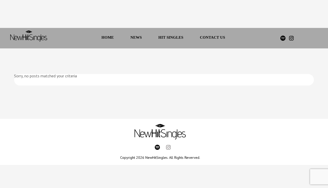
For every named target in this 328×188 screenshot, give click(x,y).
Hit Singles (170, 37)
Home (107, 37)
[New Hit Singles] (28, 38)
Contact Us (212, 37)
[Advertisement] (157, 15)
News (136, 37)
